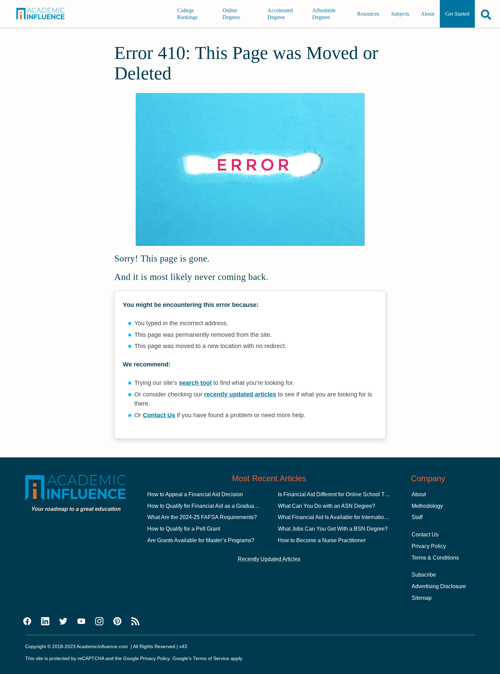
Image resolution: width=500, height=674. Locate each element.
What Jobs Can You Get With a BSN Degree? (333, 529)
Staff (417, 517)
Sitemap (422, 598)
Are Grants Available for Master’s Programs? (200, 540)
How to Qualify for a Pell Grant (183, 529)
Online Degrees (231, 13)
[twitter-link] (63, 621)
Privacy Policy (429, 546)
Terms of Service (211, 658)
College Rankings (187, 13)
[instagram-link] (99, 621)
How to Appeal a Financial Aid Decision (195, 494)
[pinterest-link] (117, 621)
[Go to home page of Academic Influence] (45, 14)
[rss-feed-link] (135, 621)
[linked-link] (45, 621)
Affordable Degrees (324, 13)
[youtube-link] (81, 621)
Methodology (427, 506)
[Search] (486, 14)
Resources (368, 14)
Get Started (457, 14)
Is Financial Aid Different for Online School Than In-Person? (350, 494)
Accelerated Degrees (280, 13)
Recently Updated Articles (269, 559)
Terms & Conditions (435, 558)
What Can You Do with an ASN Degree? (326, 506)
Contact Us (159, 415)
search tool (195, 382)
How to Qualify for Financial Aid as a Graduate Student (213, 506)
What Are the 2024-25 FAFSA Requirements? (202, 517)
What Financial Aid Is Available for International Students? (347, 517)
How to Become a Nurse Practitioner (322, 540)
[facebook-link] (27, 621)
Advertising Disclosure (439, 586)
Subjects (400, 14)
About (427, 14)
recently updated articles (240, 394)
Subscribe (424, 575)
